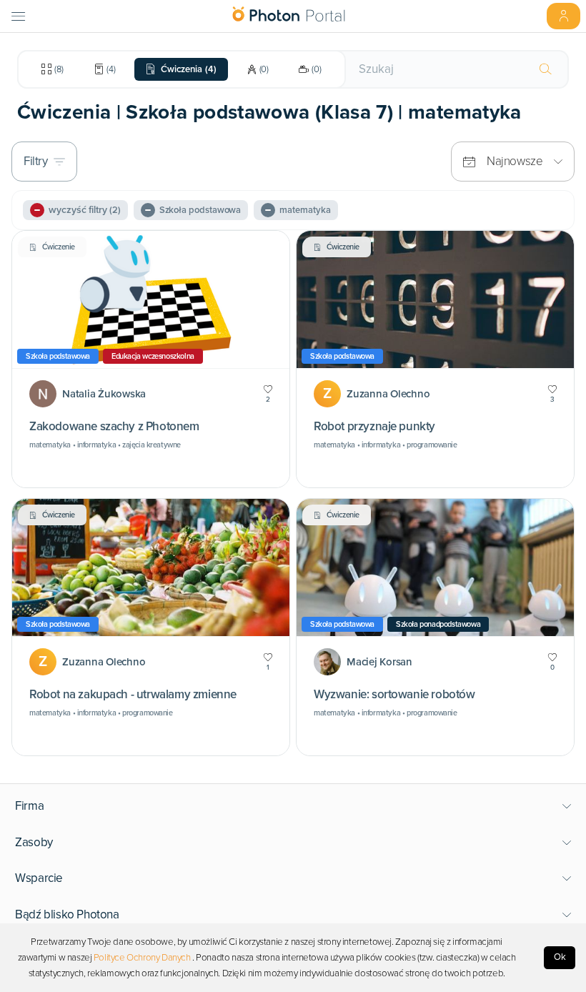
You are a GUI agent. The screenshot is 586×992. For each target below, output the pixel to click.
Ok (560, 957)
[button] (293, 806)
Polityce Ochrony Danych (142, 957)
